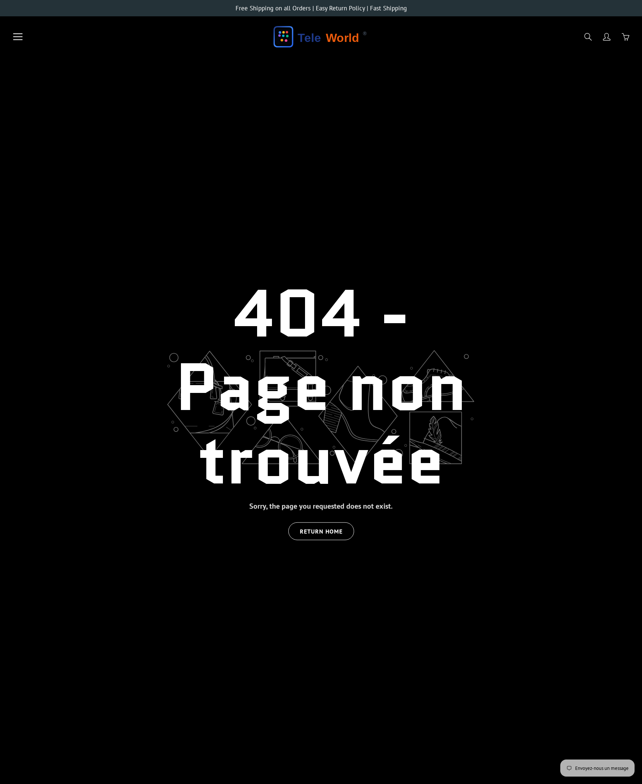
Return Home (321, 531)
